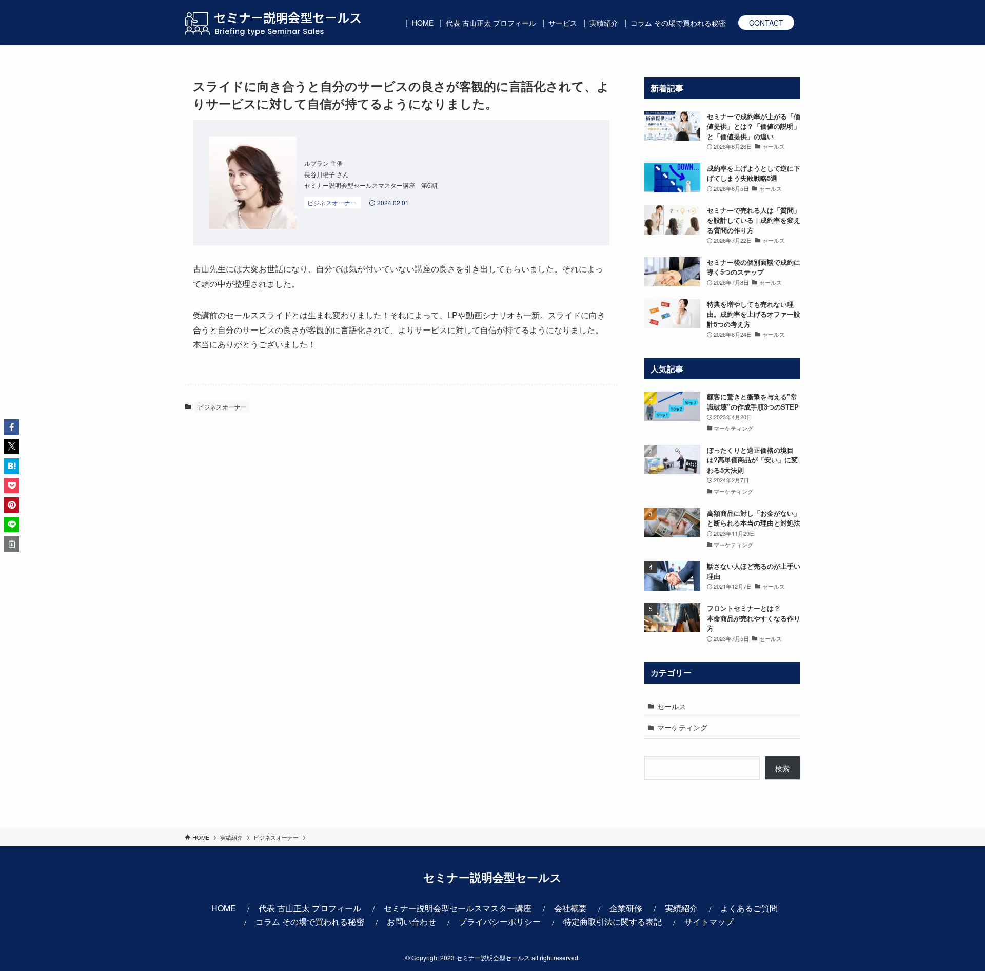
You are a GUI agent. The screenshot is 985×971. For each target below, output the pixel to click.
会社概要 (570, 908)
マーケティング (682, 727)
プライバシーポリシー (500, 921)
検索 (782, 768)
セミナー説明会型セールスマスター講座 (457, 908)
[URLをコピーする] (11, 544)
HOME (223, 908)
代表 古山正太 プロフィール (310, 908)
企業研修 (625, 908)
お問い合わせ (411, 921)
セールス (671, 706)
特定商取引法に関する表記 (612, 921)
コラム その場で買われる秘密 (309, 921)
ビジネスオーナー (222, 406)
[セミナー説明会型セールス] (273, 22)
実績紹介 (681, 908)
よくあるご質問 (749, 908)
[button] (11, 427)
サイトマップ (709, 921)
